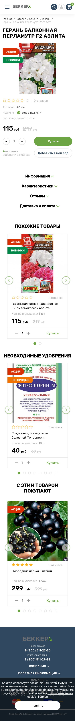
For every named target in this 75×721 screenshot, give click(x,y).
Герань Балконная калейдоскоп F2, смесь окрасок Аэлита (35, 305)
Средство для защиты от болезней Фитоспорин (30, 435)
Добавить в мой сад (53, 153)
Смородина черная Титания (32, 571)
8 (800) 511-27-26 (37, 650)
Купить (53, 141)
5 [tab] (40, 473)
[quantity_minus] (16, 333)
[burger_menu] (7, 6)
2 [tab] (40, 343)
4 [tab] (34, 473)
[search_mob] (54, 7)
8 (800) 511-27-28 (37, 659)
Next (66, 280)
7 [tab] (50, 473)
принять (37, 705)
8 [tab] (56, 473)
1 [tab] (34, 343)
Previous (9, 280)
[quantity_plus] (28, 333)
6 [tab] (45, 473)
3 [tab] (29, 473)
